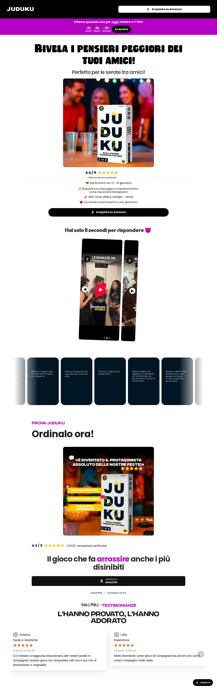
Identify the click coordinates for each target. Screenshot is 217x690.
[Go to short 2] (106, 338)
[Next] (200, 654)
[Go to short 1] (104, 338)
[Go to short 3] (109, 338)
